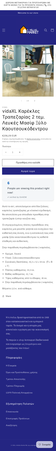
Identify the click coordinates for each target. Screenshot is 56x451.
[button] (3, 30)
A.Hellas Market (20, 445)
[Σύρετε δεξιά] (34, 100)
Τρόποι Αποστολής (16, 379)
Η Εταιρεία (11, 365)
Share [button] (8, 296)
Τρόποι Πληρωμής (15, 386)
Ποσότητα (6, 146)
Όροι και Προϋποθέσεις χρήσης (22, 372)
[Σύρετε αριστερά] (21, 100)
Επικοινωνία (12, 411)
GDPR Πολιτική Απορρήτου (19, 392)
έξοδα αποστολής (33, 139)
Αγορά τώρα (28, 171)
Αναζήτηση (11, 425)
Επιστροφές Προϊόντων (18, 418)
